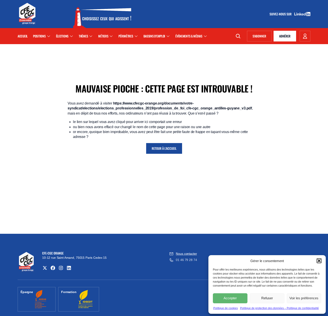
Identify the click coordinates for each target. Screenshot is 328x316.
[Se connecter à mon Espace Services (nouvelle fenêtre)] (305, 36)
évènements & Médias (188, 36)
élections (62, 36)
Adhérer (285, 36)
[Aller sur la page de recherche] (238, 36)
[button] (319, 261)
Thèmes (83, 36)
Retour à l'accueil (164, 148)
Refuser (267, 298)
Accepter (230, 298)
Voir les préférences (303, 298)
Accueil (23, 36)
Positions (39, 36)
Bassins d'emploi (154, 36)
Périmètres (125, 36)
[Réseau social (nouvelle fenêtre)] (45, 268)
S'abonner (262, 37)
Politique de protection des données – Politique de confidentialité (279, 308)
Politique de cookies (225, 308)
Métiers (103, 36)
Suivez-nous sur (282, 14)
